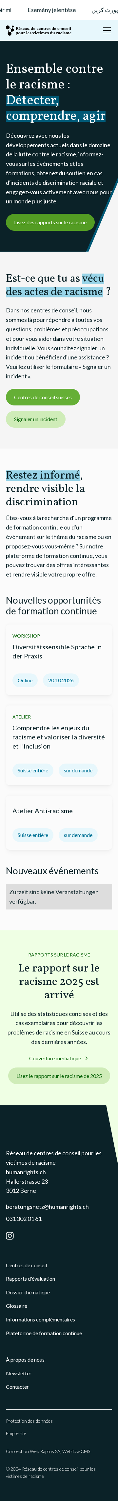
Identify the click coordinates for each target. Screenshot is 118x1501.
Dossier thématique (28, 1292)
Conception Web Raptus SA (33, 1451)
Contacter (17, 1386)
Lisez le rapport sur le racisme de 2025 (59, 1076)
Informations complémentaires (40, 1319)
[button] (105, 30)
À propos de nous (25, 1359)
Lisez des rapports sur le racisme (50, 222)
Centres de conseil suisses (43, 397)
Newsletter (18, 1373)
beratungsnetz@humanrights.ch (47, 1206)
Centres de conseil (26, 1265)
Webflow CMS (76, 1451)
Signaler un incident (35, 419)
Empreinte (16, 1433)
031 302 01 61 (24, 1218)
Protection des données (29, 1421)
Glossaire (16, 1306)
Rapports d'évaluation (30, 1278)
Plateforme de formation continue (44, 1333)
